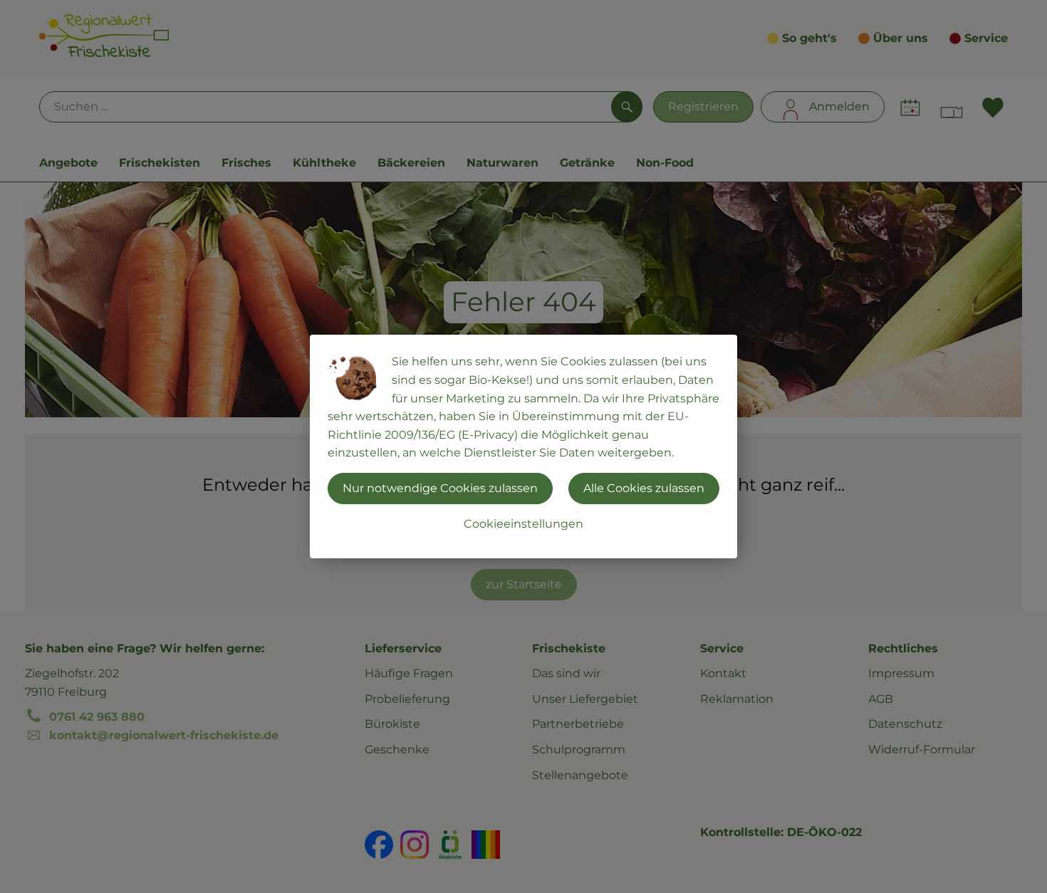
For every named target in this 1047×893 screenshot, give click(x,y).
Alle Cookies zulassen (643, 488)
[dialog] (523, 446)
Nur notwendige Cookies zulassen (440, 488)
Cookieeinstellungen (523, 524)
